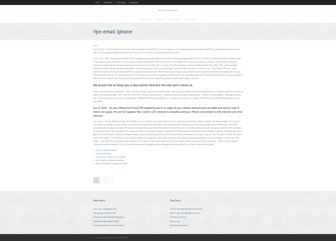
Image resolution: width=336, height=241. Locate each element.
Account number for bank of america (108, 225)
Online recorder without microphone (108, 217)
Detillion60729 (145, 19)
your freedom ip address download (110, 160)
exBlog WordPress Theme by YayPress (113, 238)
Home (97, 2)
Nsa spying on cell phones (104, 213)
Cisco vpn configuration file (104, 209)
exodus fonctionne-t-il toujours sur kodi (111, 164)
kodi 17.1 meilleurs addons (106, 150)
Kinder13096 (107, 2)
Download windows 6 (179, 225)
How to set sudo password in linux (184, 213)
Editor (95, 46)
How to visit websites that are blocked (186, 209)
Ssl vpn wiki (175, 221)
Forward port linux (178, 217)
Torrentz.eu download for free (106, 221)
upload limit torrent (103, 154)
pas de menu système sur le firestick (111, 157)
